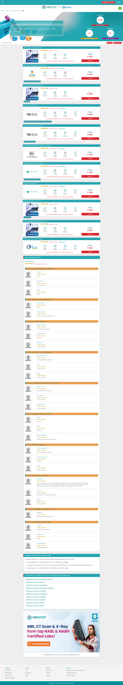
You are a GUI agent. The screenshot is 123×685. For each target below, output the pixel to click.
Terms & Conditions (10, 678)
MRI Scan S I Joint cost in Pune (35, 602)
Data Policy (8, 670)
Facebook (48, 670)
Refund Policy (8, 673)
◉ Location (109, 43)
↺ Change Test (117, 43)
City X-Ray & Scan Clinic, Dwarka (33, 125)
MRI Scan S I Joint (15, 10)
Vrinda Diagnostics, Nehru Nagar (33, 239)
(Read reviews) (62, 68)
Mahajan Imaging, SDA (30, 183)
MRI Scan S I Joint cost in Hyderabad (37, 594)
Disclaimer (28, 673)
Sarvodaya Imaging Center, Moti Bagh (35, 65)
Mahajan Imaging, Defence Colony (34, 163)
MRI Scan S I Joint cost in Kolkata (36, 599)
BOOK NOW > (90, 60)
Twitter (48, 673)
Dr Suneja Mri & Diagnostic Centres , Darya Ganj (37, 145)
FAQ (27, 670)
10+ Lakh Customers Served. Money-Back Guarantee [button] (36, 22)
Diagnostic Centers (71, 673)
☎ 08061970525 (108, 2)
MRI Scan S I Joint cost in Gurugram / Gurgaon (40, 579)
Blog (27, 675)
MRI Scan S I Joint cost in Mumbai (36, 597)
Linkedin (48, 675)
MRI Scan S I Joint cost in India (35, 605)
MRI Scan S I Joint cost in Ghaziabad (37, 585)
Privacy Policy (8, 675)
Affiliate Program (71, 675)
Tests (7, 10)
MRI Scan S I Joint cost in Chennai (36, 591)
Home (2, 10)
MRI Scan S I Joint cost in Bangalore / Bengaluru (40, 588)
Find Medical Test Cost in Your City (75, 670)
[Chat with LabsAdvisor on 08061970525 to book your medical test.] (120, 8)
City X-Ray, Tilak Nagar (30, 105)
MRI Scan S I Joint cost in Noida (36, 582)
